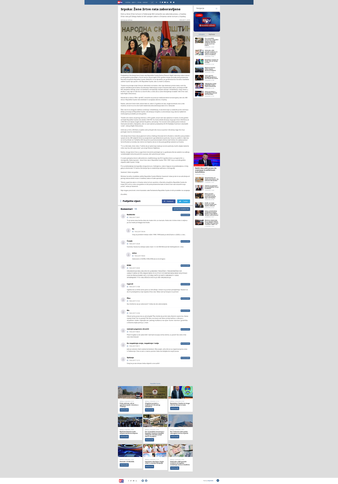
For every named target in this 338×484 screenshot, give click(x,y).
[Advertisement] (141, 376)
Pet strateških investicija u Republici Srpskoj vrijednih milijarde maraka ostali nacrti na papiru (154, 434)
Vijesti (133, 2)
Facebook (170, 201)
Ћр (156, 2)
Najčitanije (212, 34)
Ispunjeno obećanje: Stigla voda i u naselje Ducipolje (154, 462)
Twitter (185, 201)
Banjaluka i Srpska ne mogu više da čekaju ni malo (180, 404)
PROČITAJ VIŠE (124, 410)
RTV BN (139, 2)
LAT (152, 2)
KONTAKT (145, 2)
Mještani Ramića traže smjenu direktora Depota (129, 432)
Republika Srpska (155, 383)
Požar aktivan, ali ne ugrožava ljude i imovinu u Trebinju (129, 404)
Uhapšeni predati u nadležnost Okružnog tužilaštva (152, 404)
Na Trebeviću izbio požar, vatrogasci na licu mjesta (179, 432)
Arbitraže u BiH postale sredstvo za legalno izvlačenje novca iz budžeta (180, 463)
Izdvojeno (202, 34)
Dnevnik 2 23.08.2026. (127, 462)
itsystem (210, 480)
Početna (127, 2)
